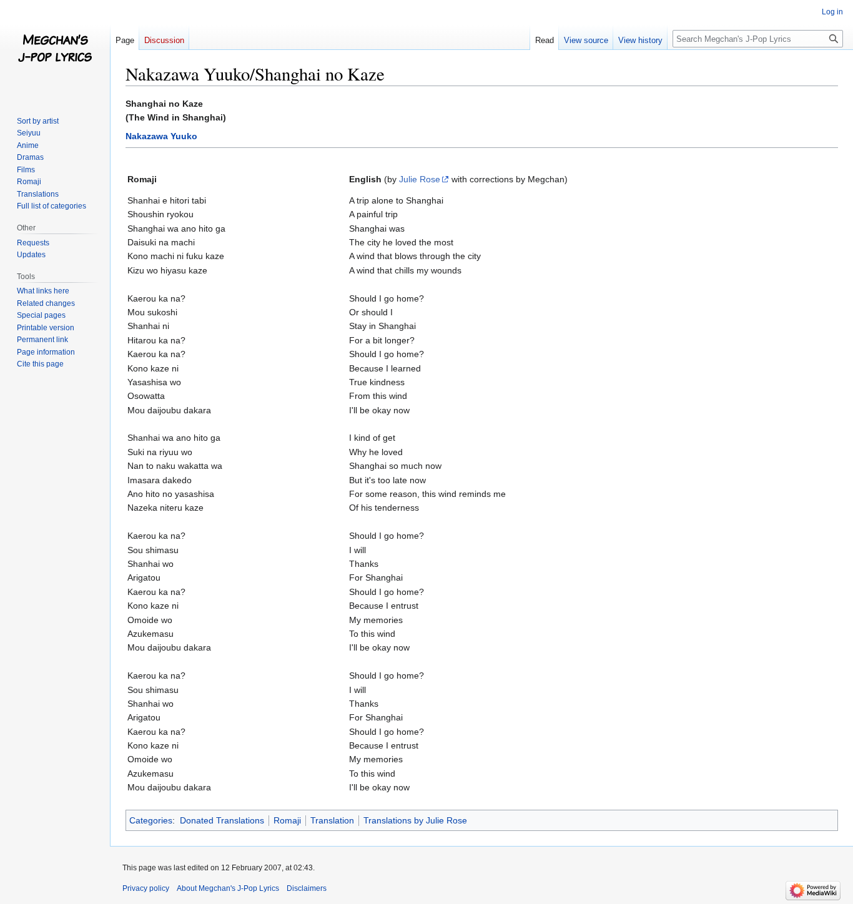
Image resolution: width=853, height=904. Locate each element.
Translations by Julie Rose (415, 820)
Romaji (287, 820)
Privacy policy (145, 888)
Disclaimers (307, 888)
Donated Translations (222, 820)
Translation (332, 820)
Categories (150, 820)
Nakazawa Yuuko (161, 136)
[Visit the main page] (55, 50)
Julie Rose (419, 179)
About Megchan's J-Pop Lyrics (228, 888)
